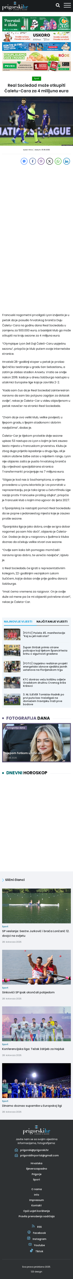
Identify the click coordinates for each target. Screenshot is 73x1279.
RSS (39, 1227)
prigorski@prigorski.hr (34, 1150)
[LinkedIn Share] (66, 161)
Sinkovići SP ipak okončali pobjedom (28, 992)
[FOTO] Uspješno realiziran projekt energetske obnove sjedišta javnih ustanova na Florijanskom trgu (45, 667)
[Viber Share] (41, 161)
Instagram (39, 1239)
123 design (36, 1271)
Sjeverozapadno (36, 1168)
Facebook (39, 1233)
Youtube (39, 1245)
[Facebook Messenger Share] (24, 161)
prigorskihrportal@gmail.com (39, 1155)
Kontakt (36, 1205)
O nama (36, 1189)
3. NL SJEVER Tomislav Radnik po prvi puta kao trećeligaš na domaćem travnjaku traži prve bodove (43, 699)
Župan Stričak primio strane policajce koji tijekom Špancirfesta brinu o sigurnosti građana (45, 651)
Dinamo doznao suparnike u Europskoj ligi (32, 1106)
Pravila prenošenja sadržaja (37, 1216)
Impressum (36, 1200)
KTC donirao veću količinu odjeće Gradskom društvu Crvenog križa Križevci (44, 683)
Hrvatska (36, 1163)
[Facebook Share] (32, 161)
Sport (36, 78)
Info (36, 1195)
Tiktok (39, 1251)
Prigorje (36, 1174)
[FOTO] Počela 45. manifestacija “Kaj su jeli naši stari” (44, 634)
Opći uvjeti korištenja (36, 1211)
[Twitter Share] (49, 161)
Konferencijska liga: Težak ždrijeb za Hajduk (33, 1049)
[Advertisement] (36, 202)
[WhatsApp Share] (58, 161)
